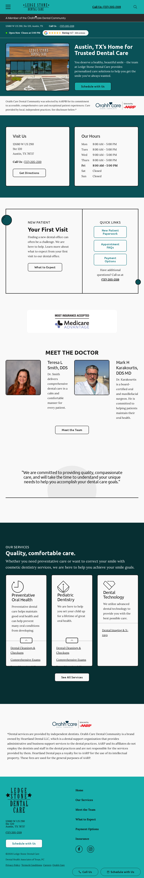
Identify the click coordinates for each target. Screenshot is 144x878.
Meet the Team (72, 430)
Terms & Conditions (31, 865)
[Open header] (9, 7)
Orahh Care (58, 865)
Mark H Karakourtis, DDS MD (127, 367)
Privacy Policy (13, 865)
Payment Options (110, 259)
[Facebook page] (79, 849)
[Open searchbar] (135, 7)
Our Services (84, 800)
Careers (47, 865)
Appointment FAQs (110, 245)
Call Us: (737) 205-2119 (106, 7)
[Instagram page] (90, 849)
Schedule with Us (93, 86)
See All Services (72, 677)
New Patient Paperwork (110, 231)
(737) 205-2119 (67, 26)
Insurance (82, 838)
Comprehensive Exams (25, 659)
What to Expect (45, 267)
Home (79, 790)
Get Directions (29, 173)
